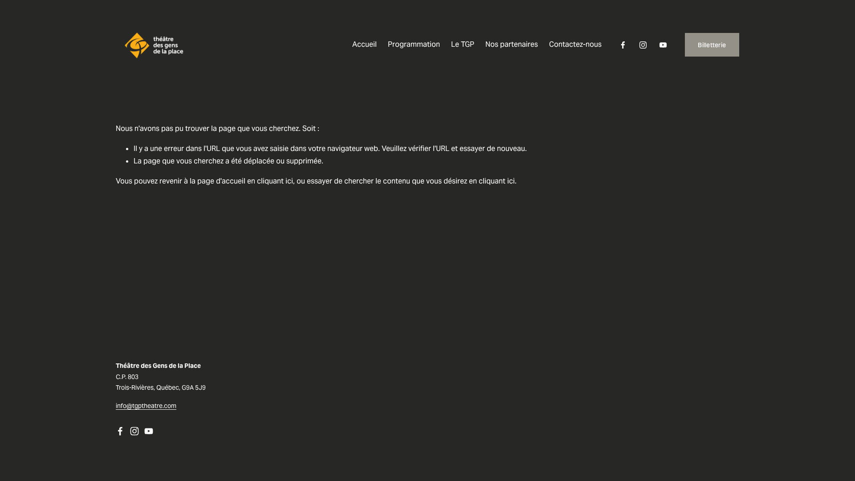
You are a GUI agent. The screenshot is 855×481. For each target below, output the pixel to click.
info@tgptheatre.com (146, 406)
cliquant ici (275, 181)
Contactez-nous (575, 44)
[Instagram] (643, 45)
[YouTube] (663, 45)
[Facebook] (623, 45)
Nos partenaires (511, 44)
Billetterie (712, 45)
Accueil (364, 44)
